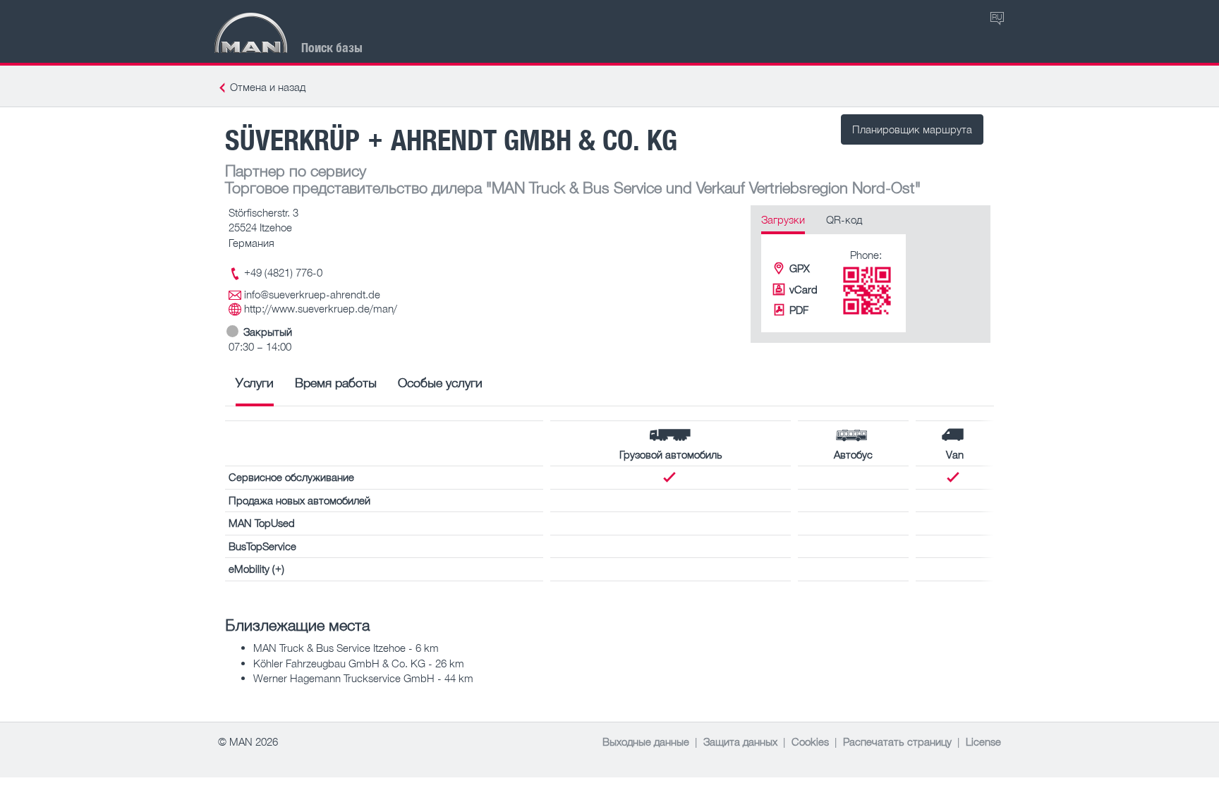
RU (997, 16)
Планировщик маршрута (912, 129)
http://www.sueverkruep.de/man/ (320, 308)
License (983, 741)
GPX (799, 268)
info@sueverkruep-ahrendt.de (312, 294)
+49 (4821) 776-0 (283, 272)
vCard (803, 289)
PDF (798, 309)
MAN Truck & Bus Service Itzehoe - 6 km (346, 647)
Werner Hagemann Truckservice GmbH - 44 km (363, 678)
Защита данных (740, 741)
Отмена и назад (267, 86)
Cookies (810, 741)
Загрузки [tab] (783, 219)
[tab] (255, 387)
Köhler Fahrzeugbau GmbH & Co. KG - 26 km (358, 663)
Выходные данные (645, 741)
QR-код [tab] (844, 219)
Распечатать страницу (897, 741)
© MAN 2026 (248, 741)
